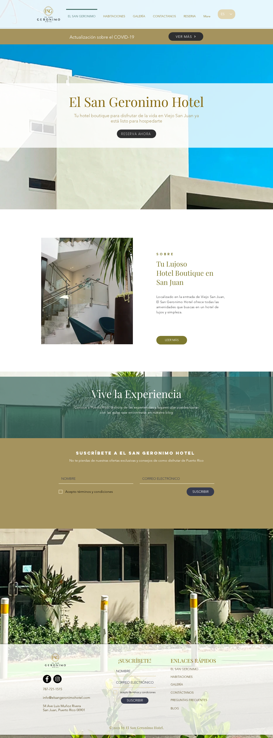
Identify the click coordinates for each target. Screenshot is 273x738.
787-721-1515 (52, 689)
